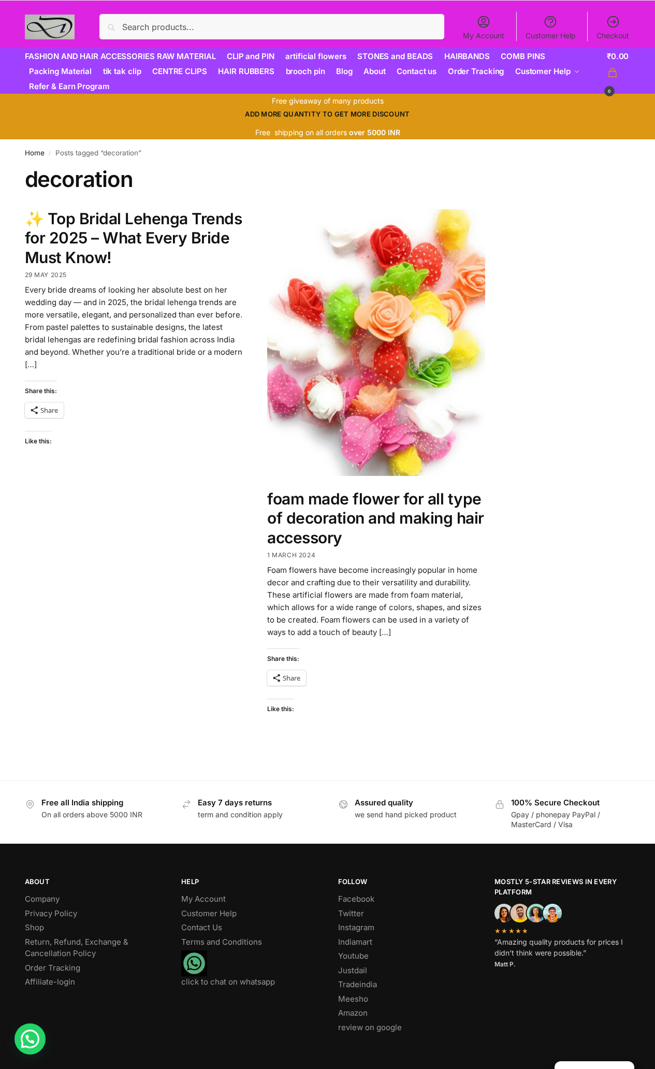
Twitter (351, 913)
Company (42, 899)
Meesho (353, 999)
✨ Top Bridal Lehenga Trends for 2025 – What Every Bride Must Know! (133, 238)
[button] (619, 72)
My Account (483, 35)
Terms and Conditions (221, 942)
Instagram (356, 927)
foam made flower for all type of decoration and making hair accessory (375, 518)
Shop (34, 927)
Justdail (352, 970)
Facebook (356, 899)
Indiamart (355, 942)
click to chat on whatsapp (228, 982)
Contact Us (201, 927)
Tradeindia (357, 984)
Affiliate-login (50, 982)
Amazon (353, 1013)
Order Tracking (52, 968)
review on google (370, 1027)
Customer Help (551, 35)
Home (35, 153)
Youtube (353, 956)
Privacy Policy (51, 913)
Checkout (612, 35)
